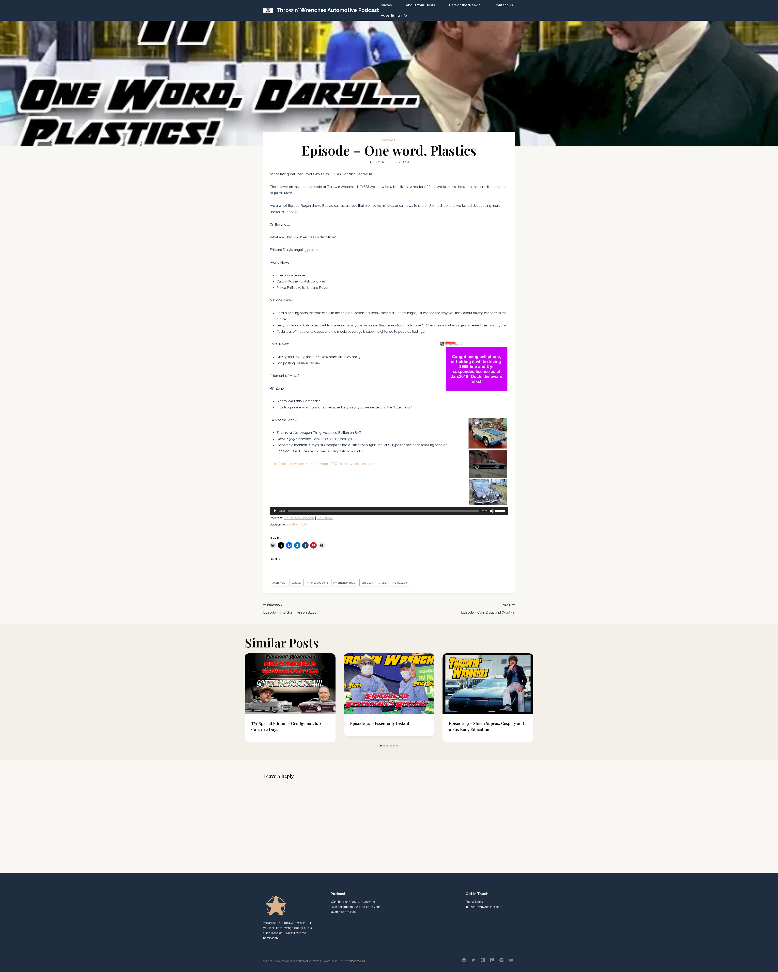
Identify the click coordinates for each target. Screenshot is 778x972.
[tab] (381, 746)
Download (325, 518)
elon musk (278, 582)
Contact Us (503, 5)
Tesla (382, 582)
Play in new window (299, 518)
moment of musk (344, 582)
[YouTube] (511, 960)
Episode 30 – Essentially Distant (379, 723)
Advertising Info (394, 15)
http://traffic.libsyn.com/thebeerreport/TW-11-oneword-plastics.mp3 (324, 464)
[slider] (500, 510)
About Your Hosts (420, 5)
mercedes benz (317, 582)
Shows (386, 5)
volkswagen (400, 582)
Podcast (388, 140)
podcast (367, 582)
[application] (389, 511)
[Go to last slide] (252, 697)
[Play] (275, 511)
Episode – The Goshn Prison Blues (289, 608)
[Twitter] (473, 960)
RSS (303, 524)
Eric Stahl (379, 162)
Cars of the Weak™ (464, 5)
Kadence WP (358, 960)
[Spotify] (501, 960)
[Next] (526, 697)
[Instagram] (483, 960)
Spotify (292, 524)
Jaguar (296, 582)
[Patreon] (492, 960)
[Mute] (492, 511)
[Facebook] (464, 960)
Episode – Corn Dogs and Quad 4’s (488, 608)
